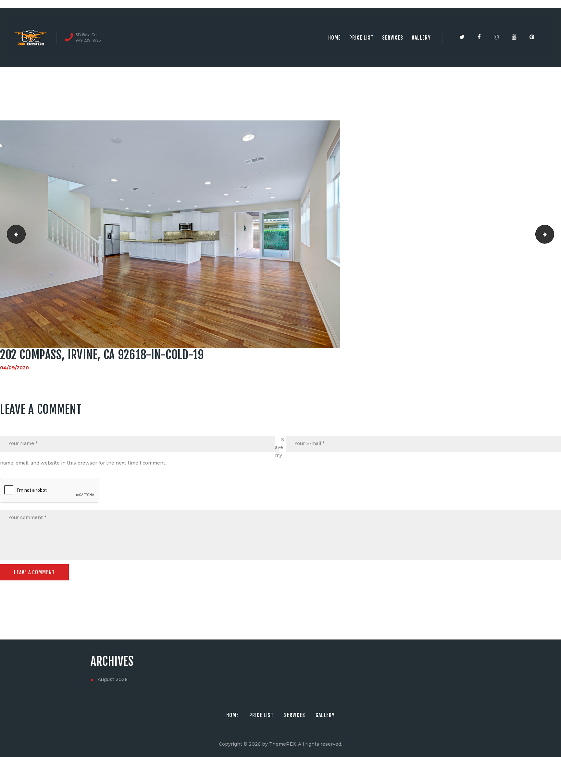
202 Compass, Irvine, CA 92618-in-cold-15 (551, 234)
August (113, 679)
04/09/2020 (14, 368)
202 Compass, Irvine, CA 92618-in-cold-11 (14, 234)
